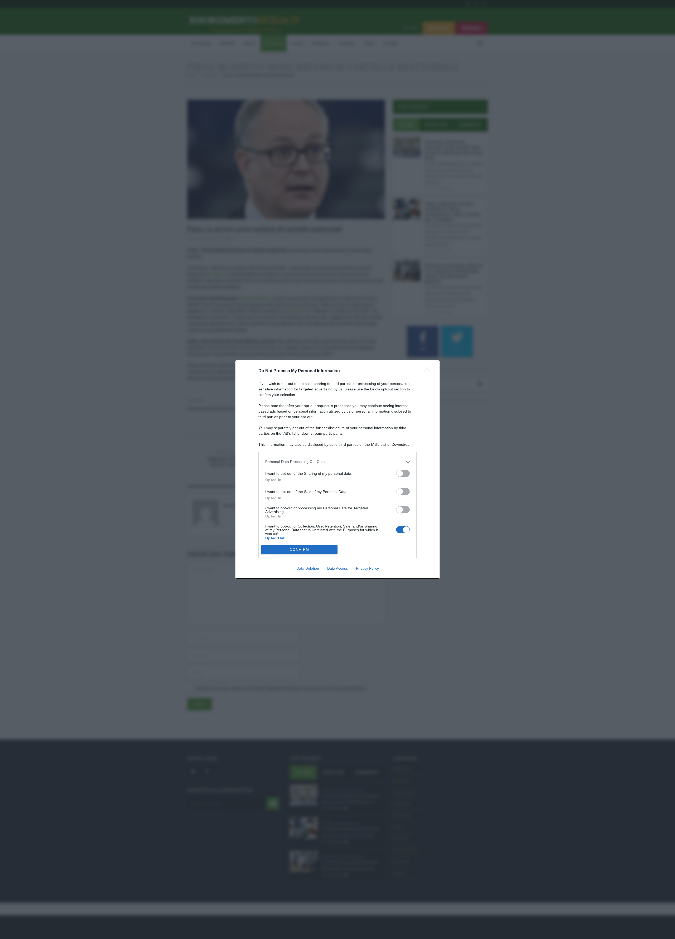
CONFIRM (299, 549)
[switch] (403, 473)
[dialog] (337, 469)
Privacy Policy (367, 568)
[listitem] (337, 461)
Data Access (337, 568)
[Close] (429, 371)
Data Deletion (307, 568)
